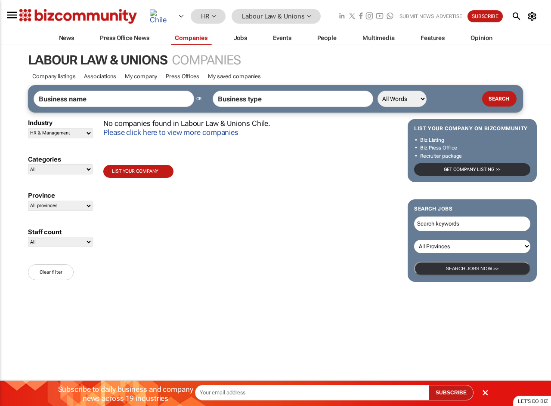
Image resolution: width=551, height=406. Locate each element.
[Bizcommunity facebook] (360, 16)
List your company (135, 171)
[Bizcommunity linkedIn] (342, 16)
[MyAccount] (533, 16)
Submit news (416, 16)
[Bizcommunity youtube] (380, 16)
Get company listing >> (472, 169)
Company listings (53, 76)
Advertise (449, 16)
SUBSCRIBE (451, 393)
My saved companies (234, 76)
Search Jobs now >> (472, 268)
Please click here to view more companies (170, 132)
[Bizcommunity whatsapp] (390, 16)
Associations (100, 76)
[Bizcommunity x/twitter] (352, 16)
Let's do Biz (533, 401)
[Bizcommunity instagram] (369, 16)
